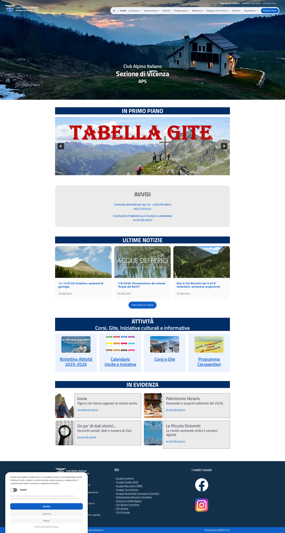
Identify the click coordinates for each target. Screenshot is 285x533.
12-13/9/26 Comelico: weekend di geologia (80, 285)
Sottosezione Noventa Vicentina (134, 497)
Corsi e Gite (165, 359)
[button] (114, 10)
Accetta (46, 506)
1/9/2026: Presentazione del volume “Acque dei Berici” (142, 285)
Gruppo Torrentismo (127, 490)
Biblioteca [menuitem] (197, 10)
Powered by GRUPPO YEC (217, 530)
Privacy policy (46, 526)
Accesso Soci (269, 3)
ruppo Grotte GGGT (128, 482)
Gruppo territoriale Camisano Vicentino (137, 493)
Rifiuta (47, 520)
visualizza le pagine (87, 410)
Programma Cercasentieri (209, 361)
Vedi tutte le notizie (142, 305)
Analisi (23, 489)
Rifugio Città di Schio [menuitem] (217, 10)
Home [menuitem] (123, 10)
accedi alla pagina (142, 220)
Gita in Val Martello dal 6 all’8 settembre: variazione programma (198, 285)
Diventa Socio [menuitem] (270, 10)
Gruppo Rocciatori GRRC (129, 486)
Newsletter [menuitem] (250, 10)
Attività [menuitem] (166, 10)
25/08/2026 (124, 294)
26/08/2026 (65, 294)
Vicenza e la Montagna (129, 501)
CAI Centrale (123, 512)
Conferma (46, 513)
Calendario (120, 359)
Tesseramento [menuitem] (151, 10)
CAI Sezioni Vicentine (128, 505)
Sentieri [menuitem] (236, 10)
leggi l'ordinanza (142, 208)
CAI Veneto (122, 508)
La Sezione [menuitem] (133, 10)
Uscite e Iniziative (120, 364)
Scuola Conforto (125, 478)
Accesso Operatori (251, 3)
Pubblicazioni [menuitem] (181, 10)
